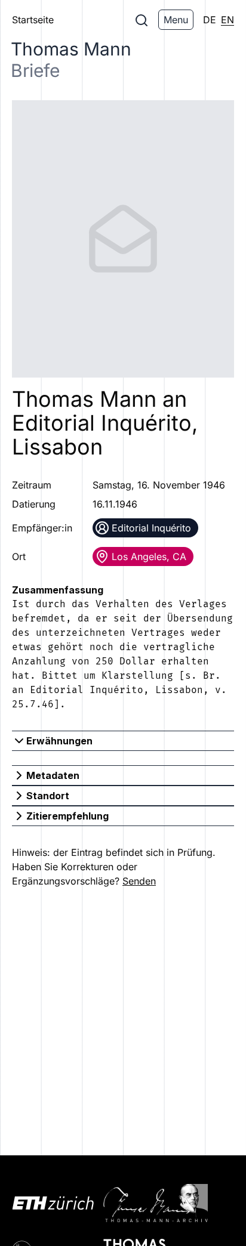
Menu (176, 20)
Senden (139, 881)
